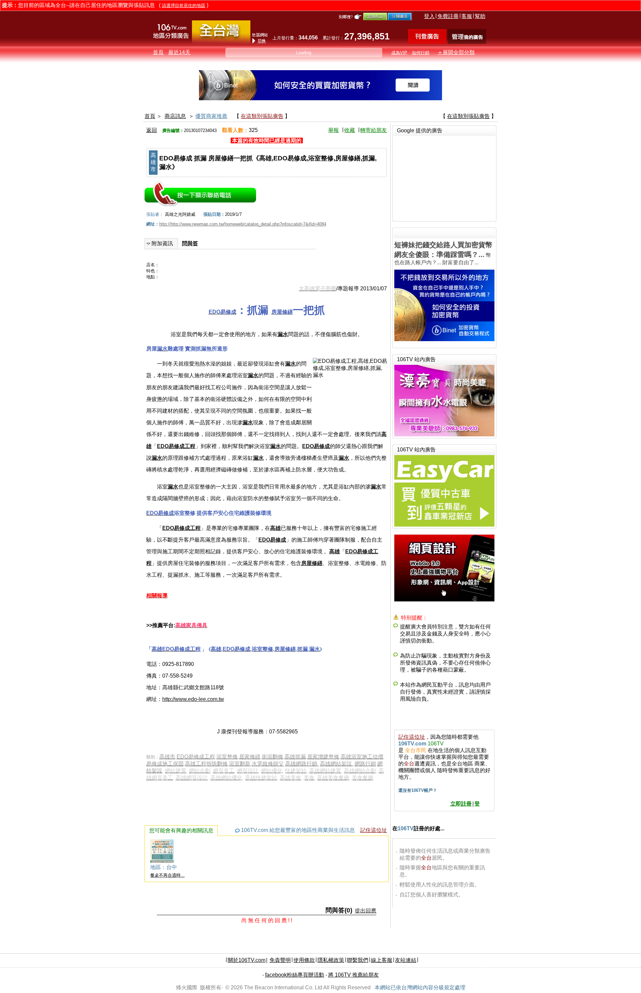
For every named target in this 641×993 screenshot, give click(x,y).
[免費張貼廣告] (427, 42)
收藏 (349, 130)
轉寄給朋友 (373, 130)
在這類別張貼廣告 (262, 116)
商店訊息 (175, 116)
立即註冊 (461, 804)
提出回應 (365, 910)
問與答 (190, 243)
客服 (466, 16)
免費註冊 (448, 16)
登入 (429, 16)
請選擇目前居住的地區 (183, 5)
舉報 (333, 130)
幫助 (480, 16)
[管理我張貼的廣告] (467, 42)
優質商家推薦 (211, 116)
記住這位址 (373, 830)
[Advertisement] (444, 178)
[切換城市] (221, 42)
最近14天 (179, 52)
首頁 (158, 52)
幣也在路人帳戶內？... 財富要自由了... (443, 253)
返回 (151, 130)
